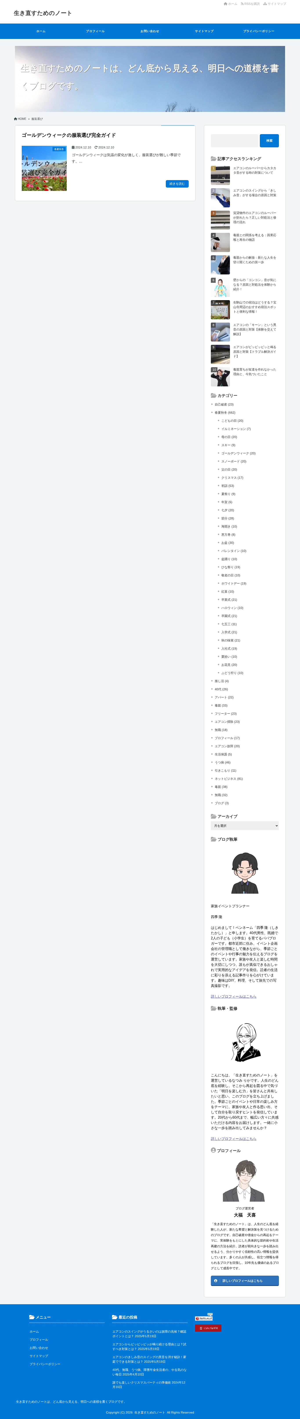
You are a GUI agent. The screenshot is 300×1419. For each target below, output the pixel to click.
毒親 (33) (221, 705)
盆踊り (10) (229, 559)
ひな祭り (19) (230, 567)
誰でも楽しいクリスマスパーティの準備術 (141, 1382)
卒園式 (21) (229, 616)
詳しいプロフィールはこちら (234, 996)
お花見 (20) (229, 665)
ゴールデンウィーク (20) (238, 453)
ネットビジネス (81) (229, 778)
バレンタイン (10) (233, 551)
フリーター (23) (226, 713)
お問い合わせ (150, 31)
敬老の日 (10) (230, 575)
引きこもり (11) (225, 770)
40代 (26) (221, 689)
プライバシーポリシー (259, 31)
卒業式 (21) (229, 599)
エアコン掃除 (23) (227, 721)
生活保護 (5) (223, 754)
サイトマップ (276, 3)
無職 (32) (221, 795)
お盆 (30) (227, 542)
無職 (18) (221, 730)
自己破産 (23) (224, 404)
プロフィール (95, 31)
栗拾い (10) (229, 656)
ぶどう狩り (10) (232, 673)
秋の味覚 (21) (230, 640)
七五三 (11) (229, 624)
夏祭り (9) (228, 494)
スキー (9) (228, 445)
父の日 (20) (229, 469)
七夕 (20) (227, 510)
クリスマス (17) (232, 477)
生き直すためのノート (43, 13)
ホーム (232, 3)
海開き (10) (229, 526)
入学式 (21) (229, 632)
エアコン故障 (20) (227, 746)
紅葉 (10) (227, 591)
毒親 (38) (221, 787)
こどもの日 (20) (232, 420)
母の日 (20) (229, 437)
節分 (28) (227, 518)
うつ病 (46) (223, 762)
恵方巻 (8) (228, 534)
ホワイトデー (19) (233, 583)
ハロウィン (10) (232, 608)
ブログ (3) (222, 803)
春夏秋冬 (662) (225, 412)
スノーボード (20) (233, 461)
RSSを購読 (253, 3)
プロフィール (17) (227, 738)
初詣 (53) (227, 486)
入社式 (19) (229, 648)
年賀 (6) (226, 502)
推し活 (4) (222, 681)
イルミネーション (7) (236, 429)
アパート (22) (224, 697)
